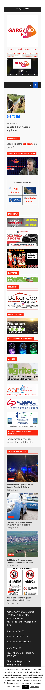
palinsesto (28, 143)
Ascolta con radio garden (35, 85)
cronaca (11, 479)
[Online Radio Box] (15, 200)
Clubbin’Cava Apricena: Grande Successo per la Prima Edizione (22, 544)
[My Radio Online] (30, 200)
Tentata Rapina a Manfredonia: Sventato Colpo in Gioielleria (22, 506)
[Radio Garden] (30, 190)
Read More (34, 687)
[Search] (30, 85)
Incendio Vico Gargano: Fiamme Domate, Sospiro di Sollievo (22, 468)
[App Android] (15, 190)
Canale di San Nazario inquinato (18, 126)
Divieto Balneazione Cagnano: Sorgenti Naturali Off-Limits (22, 581)
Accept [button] (25, 687)
